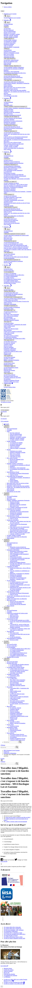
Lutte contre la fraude (9, 333)
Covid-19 (6, 158)
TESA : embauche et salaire (10, 169)
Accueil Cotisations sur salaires (11, 183)
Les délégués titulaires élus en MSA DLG (14, 275)
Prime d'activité (7, 63)
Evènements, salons (8, 308)
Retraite (6, 48)
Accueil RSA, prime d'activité (11, 60)
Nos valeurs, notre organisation (11, 314)
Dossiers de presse (8, 364)
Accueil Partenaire (8, 231)
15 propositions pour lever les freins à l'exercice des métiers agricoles (19, 670)
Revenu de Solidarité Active (10, 61)
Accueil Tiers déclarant (9, 254)
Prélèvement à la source (9, 173)
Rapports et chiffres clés (9, 318)
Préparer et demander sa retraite (11, 52)
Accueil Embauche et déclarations (12, 166)
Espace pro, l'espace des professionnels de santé (15, 245)
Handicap (6, 70)
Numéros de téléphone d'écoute (11, 380)
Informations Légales (9, 366)
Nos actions (7, 321)
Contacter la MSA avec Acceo (11, 381)
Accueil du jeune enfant (9, 42)
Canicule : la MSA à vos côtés (11, 145)
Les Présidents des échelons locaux (12, 279)
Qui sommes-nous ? (9, 310)
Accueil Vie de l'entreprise (10, 196)
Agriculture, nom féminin (10, 304)
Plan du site (6, 972)
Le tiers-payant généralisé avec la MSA (13, 244)
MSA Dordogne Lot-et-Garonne (12, 750)
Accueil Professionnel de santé (11, 242)
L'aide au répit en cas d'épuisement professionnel (16, 137)
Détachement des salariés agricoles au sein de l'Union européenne (20, 588)
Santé (5, 27)
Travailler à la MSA (8, 358)
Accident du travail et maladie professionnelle (15, 176)
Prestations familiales (9, 44)
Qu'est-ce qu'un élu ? (9, 270)
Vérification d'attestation (10, 221)
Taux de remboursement (10, 31)
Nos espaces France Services (11, 376)
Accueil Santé (7, 28)
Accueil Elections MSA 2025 (11, 292)
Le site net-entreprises (9, 258)
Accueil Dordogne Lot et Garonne (12, 17)
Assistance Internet (8, 344)
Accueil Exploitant (8, 102)
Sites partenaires (8, 330)
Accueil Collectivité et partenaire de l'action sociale (16, 235)
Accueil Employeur (8, 155)
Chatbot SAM (7, 354)
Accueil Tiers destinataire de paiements (13, 261)
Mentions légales (8, 968)
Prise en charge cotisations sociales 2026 (14, 144)
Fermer (7, 427)
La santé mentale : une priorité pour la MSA (14, 338)
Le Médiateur (7, 977)
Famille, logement (8, 38)
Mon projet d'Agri (8, 113)
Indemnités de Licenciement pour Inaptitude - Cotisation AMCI (18, 578)
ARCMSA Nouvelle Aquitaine (11, 320)
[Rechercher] (20, 742)
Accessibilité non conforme (10, 975)
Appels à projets (8, 236)
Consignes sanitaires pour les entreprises (13, 163)
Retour (8, 16)
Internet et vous (7, 352)
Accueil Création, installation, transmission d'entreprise (17, 108)
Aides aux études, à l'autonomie (11, 47)
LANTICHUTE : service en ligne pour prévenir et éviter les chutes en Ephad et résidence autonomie (16, 247)
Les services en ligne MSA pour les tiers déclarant (16, 256)
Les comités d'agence (9, 277)
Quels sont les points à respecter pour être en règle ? (18, 817)
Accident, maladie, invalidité (11, 37)
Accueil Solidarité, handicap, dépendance (14, 67)
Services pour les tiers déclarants (12, 223)
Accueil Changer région (9, 387)
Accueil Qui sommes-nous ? (11, 311)
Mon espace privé (8, 105)
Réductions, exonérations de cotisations (13, 187)
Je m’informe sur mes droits (10, 96)
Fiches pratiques (8, 84)
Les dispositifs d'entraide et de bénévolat (13, 174)
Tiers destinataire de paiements (11, 259)
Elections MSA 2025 (9, 291)
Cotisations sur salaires (9, 181)
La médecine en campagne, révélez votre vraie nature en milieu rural (20, 629)
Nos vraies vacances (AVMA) (11, 335)
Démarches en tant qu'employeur (12, 161)
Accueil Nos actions (9, 323)
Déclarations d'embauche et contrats (12, 167)
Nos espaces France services (11, 89)
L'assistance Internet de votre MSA (12, 377)
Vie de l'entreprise (8, 194)
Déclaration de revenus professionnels (13, 121)
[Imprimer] (2, 760)
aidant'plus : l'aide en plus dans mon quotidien (15, 90)
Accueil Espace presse (9, 363)
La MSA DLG (7, 313)
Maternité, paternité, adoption (11, 35)
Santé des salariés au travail (10, 198)
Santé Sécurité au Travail (10, 74)
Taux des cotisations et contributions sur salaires (15, 186)
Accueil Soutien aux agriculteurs (12, 132)
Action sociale (7, 327)
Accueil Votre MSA (9, 289)
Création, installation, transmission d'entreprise (15, 106)
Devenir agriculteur (8, 109)
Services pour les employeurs (11, 220)
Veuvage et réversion (9, 55)
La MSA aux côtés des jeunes (11, 328)
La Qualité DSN (8, 171)
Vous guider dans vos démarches (12, 80)
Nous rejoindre (7, 355)
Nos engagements (8, 317)
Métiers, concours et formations (11, 360)
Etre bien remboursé (9, 30)
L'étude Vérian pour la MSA (11, 300)
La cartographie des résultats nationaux (13, 294)
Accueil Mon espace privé (10, 219)
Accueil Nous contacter (9, 374)
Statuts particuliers (8, 86)
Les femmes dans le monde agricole (12, 297)
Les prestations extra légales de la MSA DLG (15, 73)
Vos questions (7, 379)
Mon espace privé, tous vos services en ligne (14, 87)
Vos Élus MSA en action (10, 283)
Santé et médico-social (9, 326)
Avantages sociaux (8, 201)
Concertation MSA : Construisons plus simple (15, 324)
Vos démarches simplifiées (10, 337)
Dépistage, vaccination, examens (12, 34)
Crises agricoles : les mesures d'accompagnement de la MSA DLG (19, 529)
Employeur (6, 751)
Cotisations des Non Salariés (11, 116)
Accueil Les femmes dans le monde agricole (14, 298)
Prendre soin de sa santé (9, 32)
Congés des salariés (8, 205)
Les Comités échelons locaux (11, 280)
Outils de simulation (9, 347)
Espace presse (7, 361)
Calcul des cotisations (9, 119)
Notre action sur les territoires (11, 316)
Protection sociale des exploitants (12, 112)
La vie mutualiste (8, 272)
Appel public (7, 371)
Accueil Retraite (8, 50)
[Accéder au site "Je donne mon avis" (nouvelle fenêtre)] (12, 886)
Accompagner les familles (10, 41)
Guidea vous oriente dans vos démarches (14, 148)
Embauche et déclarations (10, 164)
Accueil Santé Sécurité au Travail (12, 76)
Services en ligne (8, 239)
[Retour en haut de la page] (2, 986)
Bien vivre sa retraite (9, 54)
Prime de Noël (7, 64)
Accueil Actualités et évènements (12, 307)
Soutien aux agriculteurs (10, 131)
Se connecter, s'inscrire (9, 343)
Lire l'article (4, 965)
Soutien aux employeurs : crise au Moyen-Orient (15, 184)
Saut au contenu (8, 7)
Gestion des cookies (9, 970)
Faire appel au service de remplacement (13, 138)
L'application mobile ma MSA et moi (13, 351)
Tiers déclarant (7, 252)
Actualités (6, 25)
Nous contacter (7, 94)
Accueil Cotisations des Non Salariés (13, 118)
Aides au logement (8, 45)
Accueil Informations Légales (11, 367)
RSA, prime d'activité (9, 58)
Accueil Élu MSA (8, 269)
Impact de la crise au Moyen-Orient (12, 142)
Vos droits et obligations (9, 123)
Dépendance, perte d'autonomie (11, 71)
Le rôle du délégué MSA (10, 295)
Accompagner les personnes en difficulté (14, 68)
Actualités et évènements (10, 305)
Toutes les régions (8, 971)
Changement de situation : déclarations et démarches (16, 83)
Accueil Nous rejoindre (9, 357)
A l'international (7, 334)
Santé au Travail (8, 78)
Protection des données (9, 370)
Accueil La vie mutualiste (10, 273)
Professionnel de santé (9, 241)
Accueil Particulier (8, 24)
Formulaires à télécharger (10, 348)
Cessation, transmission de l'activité (12, 115)
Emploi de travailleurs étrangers (11, 177)
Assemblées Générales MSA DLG (12, 282)
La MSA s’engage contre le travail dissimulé (16, 821)
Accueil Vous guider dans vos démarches (14, 82)
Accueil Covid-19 (8, 160)
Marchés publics (8, 369)
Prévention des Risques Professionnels (13, 77)
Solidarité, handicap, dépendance (12, 65)
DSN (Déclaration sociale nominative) (13, 170)
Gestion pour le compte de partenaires (13, 331)
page (4, 861)
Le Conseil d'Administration (11, 276)
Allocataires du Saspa (9, 57)
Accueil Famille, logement (10, 40)
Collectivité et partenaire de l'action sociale (14, 233)
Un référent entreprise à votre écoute (13, 197)
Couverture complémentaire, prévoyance (14, 200)
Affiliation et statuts (8, 111)
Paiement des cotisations (10, 122)
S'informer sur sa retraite (10, 51)
